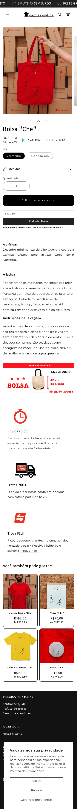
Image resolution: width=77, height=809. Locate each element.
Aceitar (36, 781)
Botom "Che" (57, 667)
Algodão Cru (40, 156)
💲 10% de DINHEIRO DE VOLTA (43, 140)
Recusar (36, 790)
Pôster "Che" (57, 613)
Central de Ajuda (14, 704)
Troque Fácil (29, 550)
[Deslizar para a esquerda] (30, 121)
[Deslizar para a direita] (47, 121)
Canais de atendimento (18, 713)
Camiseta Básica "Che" (20, 613)
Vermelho (14, 156)
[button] (7, 15)
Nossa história (12, 733)
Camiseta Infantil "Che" (20, 667)
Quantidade (11, 178)
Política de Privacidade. (27, 771)
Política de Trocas (15, 708)
